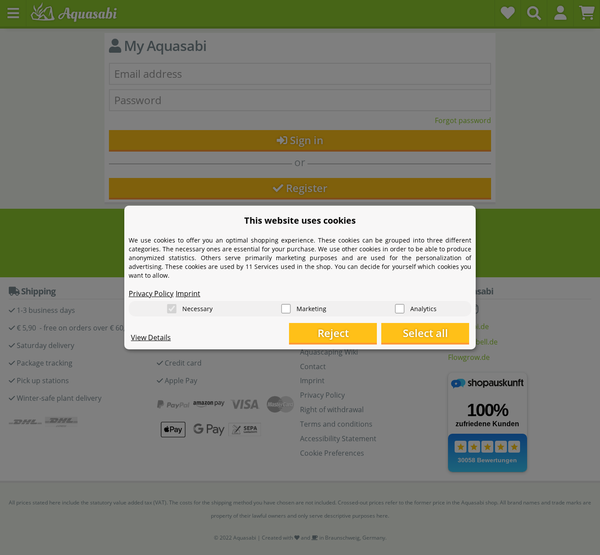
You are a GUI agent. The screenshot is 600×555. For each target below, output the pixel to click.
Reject (333, 333)
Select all (425, 333)
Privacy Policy (151, 293)
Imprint (188, 293)
